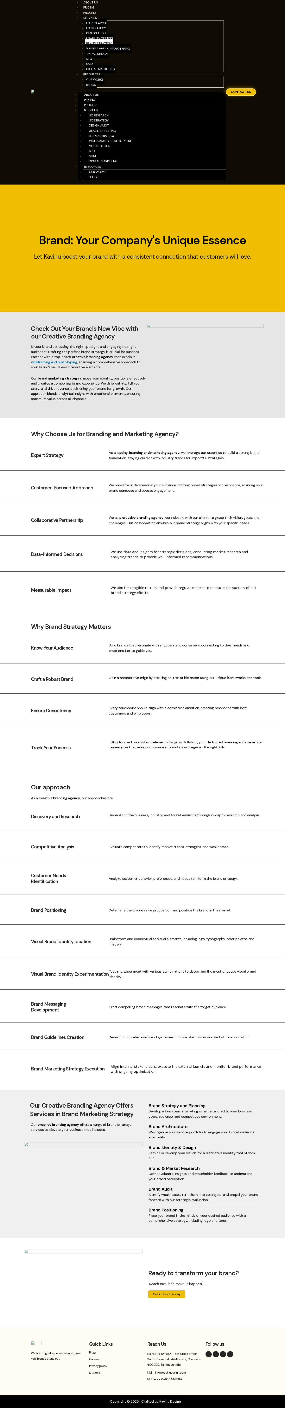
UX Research (96, 23)
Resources (91, 74)
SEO (89, 59)
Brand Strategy (99, 43)
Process (90, 105)
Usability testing (99, 38)
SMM (89, 64)
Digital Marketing (100, 69)
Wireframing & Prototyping (108, 49)
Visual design (97, 54)
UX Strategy (96, 28)
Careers (94, 1359)
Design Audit (96, 33)
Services (90, 18)
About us (91, 95)
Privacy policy (98, 1366)
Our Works (95, 80)
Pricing (88, 7)
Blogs (91, 85)
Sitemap (94, 1373)
